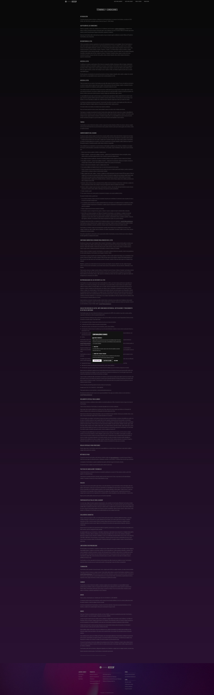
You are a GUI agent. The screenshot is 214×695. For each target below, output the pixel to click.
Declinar (116, 360)
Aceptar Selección (107, 360)
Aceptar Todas (97, 360)
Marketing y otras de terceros (100, 353)
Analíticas (96, 346)
